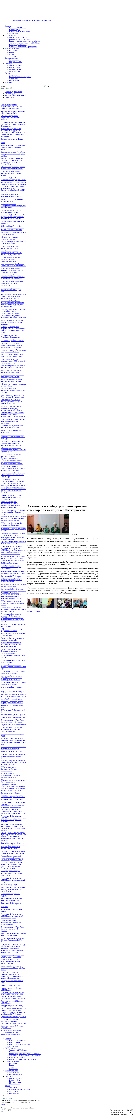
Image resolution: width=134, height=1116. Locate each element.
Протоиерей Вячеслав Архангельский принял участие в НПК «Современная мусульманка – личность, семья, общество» (13, 787)
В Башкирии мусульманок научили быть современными (13, 781)
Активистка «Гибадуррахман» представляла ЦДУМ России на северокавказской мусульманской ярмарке (13, 827)
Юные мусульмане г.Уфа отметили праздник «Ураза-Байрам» (13, 351)
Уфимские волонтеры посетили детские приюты (12, 200)
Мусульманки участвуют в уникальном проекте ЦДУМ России (11, 290)
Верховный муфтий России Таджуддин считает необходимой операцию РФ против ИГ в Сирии (13, 795)
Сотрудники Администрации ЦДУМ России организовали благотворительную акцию (11, 678)
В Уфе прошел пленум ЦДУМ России (11, 910)
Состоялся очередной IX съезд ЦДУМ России (12, 1027)
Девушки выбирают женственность (13, 725)
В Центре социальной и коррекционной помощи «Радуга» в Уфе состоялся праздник (13, 468)
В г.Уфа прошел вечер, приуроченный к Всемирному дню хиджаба (13, 390)
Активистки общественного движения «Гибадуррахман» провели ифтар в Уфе (11, 644)
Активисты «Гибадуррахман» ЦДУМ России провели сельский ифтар (13, 880)
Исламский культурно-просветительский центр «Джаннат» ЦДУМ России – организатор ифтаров (11, 504)
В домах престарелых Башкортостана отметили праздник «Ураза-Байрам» (13, 205)
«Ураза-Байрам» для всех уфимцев (13, 714)
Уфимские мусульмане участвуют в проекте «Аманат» (13, 385)
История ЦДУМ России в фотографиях (23, 47)
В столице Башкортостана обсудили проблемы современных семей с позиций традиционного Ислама (13, 329)
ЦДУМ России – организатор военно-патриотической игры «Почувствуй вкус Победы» (11, 345)
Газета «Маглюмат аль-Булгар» (20, 77)
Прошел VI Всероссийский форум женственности (13, 661)
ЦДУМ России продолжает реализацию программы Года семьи (13, 316)
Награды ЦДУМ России (17, 45)
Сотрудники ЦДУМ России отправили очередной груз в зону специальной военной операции (13, 277)
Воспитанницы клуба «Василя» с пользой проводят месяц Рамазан (13, 366)
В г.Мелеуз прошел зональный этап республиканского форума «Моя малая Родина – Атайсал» (13, 518)
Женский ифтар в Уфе (9, 884)
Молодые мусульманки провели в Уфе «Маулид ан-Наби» (13, 112)
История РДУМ (14, 67)
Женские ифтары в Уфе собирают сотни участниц (13, 634)
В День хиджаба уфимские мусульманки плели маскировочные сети (10, 259)
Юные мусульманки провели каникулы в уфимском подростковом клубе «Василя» (12, 408)
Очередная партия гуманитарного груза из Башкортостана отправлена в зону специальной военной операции (13, 536)
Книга (11, 52)
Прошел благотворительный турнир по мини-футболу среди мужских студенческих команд (12, 858)
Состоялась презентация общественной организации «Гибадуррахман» (11, 922)
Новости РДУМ (14, 30)
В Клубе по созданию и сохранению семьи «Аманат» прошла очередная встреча (11, 253)
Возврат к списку (33, 611)
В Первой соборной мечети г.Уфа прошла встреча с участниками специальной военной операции (13, 558)
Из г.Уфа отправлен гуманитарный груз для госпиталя (13, 233)
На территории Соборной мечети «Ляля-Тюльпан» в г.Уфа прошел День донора (13, 475)
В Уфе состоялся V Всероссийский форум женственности (13, 683)
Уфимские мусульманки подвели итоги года (12, 431)
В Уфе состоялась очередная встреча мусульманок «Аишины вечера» (12, 603)
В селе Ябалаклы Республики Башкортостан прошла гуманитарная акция (11, 651)
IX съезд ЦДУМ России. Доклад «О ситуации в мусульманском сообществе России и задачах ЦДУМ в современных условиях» (13, 995)
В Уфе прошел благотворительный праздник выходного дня (13, 748)
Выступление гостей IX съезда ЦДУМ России (12, 1002)
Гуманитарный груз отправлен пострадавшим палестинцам (12, 426)
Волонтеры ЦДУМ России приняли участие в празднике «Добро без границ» (11, 401)
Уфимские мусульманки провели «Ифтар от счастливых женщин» (12, 355)
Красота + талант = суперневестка (13, 799)
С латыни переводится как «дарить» (10, 895)
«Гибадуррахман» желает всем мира (12, 982)
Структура (9, 64)
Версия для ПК (7, 1098)
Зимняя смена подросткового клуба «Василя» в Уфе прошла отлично (13, 572)
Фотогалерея (13, 56)
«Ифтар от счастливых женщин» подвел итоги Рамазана (12, 630)
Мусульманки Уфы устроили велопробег (11, 688)
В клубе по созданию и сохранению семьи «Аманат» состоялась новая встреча (11, 106)
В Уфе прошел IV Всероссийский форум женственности (13, 711)
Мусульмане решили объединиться (13, 1017)
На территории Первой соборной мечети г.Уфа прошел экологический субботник (13, 311)
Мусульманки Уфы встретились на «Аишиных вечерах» (13, 585)
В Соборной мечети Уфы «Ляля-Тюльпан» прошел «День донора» (13, 721)
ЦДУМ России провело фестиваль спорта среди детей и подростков (13, 852)
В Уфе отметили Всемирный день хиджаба (13, 656)
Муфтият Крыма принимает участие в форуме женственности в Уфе (13, 666)
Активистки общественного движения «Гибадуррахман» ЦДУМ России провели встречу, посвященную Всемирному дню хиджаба (12, 617)
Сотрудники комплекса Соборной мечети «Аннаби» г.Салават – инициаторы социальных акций (13, 512)
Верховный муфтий (12, 48)
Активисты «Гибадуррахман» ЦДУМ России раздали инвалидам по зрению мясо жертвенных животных (13, 819)
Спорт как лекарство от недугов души (12, 735)
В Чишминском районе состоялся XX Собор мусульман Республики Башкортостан (13, 124)
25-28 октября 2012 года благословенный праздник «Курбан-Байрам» (10, 961)
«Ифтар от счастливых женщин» (12, 691)
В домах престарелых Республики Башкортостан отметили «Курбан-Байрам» (13, 154)
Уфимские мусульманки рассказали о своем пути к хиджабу (13, 542)
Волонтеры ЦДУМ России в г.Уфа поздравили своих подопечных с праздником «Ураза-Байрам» (13, 217)
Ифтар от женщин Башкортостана (13, 717)
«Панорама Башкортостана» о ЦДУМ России (25, 43)
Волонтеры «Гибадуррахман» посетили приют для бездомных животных (12, 905)
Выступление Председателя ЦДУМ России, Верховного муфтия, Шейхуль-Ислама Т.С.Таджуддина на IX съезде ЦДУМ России (13, 1011)
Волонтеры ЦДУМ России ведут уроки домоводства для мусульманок (12, 283)
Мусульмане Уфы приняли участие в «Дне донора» (13, 625)
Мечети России (14, 71)
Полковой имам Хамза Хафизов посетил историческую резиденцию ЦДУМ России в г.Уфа (13, 414)
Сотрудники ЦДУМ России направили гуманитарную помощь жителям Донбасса (13, 609)
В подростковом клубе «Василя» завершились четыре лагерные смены (12, 141)
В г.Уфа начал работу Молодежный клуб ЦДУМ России (13, 242)
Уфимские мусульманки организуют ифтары (9, 238)
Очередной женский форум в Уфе (13, 802)
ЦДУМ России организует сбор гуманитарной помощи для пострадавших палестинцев (12, 443)
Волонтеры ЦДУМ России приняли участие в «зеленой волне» (11, 173)
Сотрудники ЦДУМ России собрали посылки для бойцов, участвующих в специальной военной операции (11, 579)
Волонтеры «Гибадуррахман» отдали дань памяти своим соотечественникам (11, 729)
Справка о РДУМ (15, 65)
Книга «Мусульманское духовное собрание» (25, 41)
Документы (13, 75)
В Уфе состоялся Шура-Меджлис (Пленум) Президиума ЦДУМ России (12, 940)
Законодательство (11, 58)
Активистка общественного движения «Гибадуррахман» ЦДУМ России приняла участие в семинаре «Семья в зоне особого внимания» (13, 132)
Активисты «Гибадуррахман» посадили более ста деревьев (11, 899)
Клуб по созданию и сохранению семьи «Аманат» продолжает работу (13, 147)
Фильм (11, 54)
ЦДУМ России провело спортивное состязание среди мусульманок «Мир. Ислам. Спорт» (13, 811)
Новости (8, 26)
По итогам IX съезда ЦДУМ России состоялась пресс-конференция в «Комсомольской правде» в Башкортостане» (12, 975)
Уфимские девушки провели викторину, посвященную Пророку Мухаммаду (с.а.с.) (13, 449)
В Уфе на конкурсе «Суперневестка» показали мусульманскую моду (10, 775)
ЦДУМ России (10, 35)
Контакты (8, 82)
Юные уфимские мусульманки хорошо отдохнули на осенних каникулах (12, 322)
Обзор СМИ (13, 33)
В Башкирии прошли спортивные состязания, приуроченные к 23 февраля (13, 756)
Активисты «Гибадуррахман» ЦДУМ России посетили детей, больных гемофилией (12, 916)
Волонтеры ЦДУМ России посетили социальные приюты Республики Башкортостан (12, 270)
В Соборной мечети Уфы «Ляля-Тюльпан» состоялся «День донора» (12, 929)
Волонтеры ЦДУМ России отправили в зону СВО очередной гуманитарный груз (13, 361)
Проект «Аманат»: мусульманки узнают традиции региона (12, 376)
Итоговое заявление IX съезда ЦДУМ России (11, 989)
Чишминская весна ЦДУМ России (13, 751)
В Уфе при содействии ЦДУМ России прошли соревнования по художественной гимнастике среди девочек (13, 741)
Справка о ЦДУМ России (18, 37)
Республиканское (15, 62)
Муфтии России (15, 69)
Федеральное (14, 60)
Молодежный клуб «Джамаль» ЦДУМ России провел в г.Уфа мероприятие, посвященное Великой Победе (12, 161)
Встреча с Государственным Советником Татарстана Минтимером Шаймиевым (11, 1032)
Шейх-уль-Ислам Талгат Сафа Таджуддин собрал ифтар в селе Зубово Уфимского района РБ (12, 228)
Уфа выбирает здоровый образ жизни (12, 706)
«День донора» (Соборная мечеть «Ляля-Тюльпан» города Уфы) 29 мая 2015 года (13, 889)
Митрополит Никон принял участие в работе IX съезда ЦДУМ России (13, 968)
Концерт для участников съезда (12, 1006)
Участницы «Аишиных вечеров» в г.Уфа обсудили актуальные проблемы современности (13, 296)
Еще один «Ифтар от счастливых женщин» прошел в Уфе (12, 639)
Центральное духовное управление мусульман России (32, 20)
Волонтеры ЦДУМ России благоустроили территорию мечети (13, 179)
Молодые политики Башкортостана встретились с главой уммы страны (13, 695)
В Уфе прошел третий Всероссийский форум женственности (9, 769)
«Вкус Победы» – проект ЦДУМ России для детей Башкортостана (12, 396)
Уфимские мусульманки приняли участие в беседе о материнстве (13, 168)
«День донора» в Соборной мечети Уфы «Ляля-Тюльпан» (13, 934)
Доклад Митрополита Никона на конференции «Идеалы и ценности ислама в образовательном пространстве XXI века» (13, 846)
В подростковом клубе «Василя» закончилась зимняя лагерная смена (13, 265)
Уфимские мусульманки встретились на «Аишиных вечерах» (10, 117)
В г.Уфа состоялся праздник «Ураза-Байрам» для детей (11, 211)
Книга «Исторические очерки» (20, 39)
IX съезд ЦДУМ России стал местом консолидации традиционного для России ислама (13, 1021)
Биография (13, 50)
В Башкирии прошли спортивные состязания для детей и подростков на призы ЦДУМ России (13, 762)
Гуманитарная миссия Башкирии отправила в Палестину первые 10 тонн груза (13, 437)
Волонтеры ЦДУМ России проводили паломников (10, 247)
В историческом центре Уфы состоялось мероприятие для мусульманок (11, 497)
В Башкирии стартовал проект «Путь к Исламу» (12, 874)
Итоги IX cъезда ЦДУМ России (12, 985)
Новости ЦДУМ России (17, 28)
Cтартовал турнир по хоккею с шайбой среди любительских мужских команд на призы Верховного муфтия (12, 865)
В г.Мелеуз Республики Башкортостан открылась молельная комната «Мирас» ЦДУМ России (11, 566)
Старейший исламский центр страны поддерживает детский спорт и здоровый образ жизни (12, 701)
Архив (7, 73)
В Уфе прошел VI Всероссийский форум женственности (13, 672)
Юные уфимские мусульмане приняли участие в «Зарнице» (11, 380)
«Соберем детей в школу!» (10, 871)
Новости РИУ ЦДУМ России (19, 32)
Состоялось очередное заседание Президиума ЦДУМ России (12, 956)
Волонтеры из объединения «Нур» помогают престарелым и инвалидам (13, 421)
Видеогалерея (14, 80)
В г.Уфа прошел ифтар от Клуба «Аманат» (12, 222)
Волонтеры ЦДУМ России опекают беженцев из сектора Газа (13, 195)
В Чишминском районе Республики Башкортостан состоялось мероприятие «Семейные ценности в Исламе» (12, 338)
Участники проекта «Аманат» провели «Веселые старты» (11, 371)
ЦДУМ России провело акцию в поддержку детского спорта (12, 806)
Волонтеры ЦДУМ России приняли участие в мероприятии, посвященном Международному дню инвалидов (13, 303)
